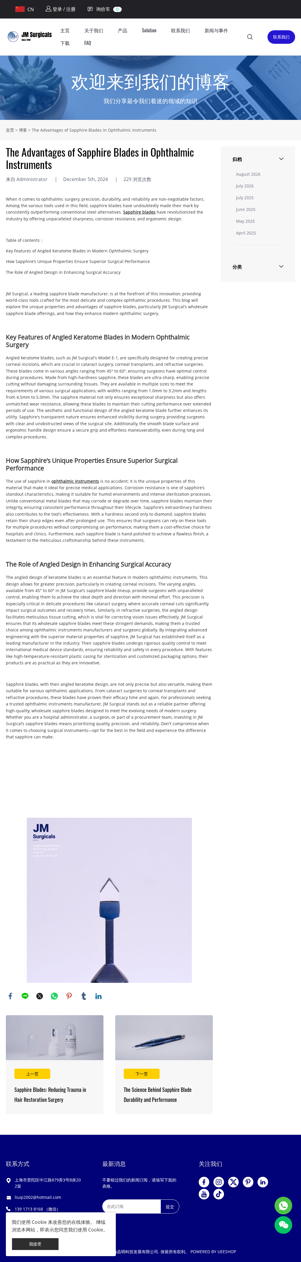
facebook (10, 996)
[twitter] (233, 1182)
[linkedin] (262, 1182)
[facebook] (204, 1182)
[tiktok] (218, 1194)
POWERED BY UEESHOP (213, 1251)
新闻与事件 (216, 30)
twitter (39, 996)
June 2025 (245, 209)
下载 (65, 43)
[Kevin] (283, 1205)
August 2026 (248, 174)
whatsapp (54, 996)
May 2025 (245, 221)
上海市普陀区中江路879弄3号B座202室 (48, 1183)
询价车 (103, 9)
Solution (149, 30)
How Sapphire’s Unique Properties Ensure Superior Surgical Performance (78, 261)
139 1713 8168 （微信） (38, 1209)
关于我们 (93, 30)
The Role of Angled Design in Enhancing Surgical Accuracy (63, 272)
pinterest (69, 996)
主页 (65, 30)
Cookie (39, 1222)
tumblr (83, 996)
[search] (250, 37)
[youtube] (204, 1194)
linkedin (98, 996)
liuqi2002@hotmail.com (38, 1197)
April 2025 (246, 233)
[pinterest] (248, 1182)
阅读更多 (54, 1064)
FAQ (87, 43)
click (150, 88)
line (25, 996)
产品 (122, 30)
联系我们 (180, 30)
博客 (23, 130)
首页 (10, 130)
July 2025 (245, 197)
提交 (170, 1206)
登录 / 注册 (63, 9)
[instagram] (218, 1182)
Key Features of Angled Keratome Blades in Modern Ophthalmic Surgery (77, 251)
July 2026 (245, 186)
